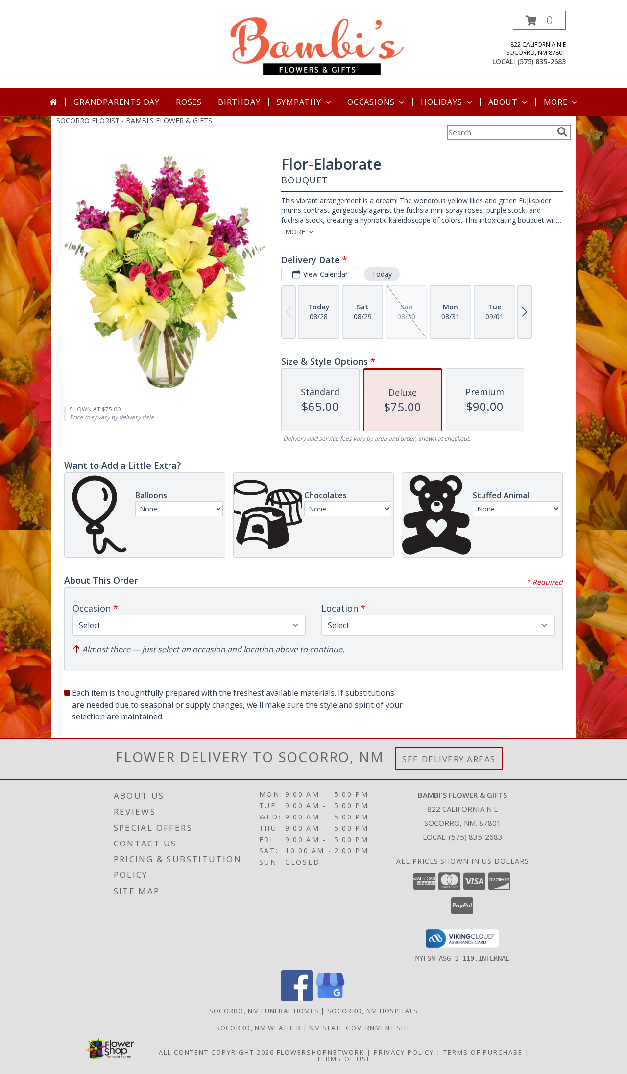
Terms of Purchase (483, 1052)
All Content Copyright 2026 (216, 1052)
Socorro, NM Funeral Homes (264, 1010)
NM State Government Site (360, 1027)
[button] (539, 20)
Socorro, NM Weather (258, 1027)
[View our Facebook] (297, 998)
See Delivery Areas (449, 759)
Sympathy (299, 102)
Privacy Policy (404, 1052)
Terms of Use (344, 1058)
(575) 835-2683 (541, 61)
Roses (189, 102)
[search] (562, 132)
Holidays (441, 102)
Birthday (239, 102)
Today (382, 274)
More (556, 102)
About (503, 102)
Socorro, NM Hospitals (372, 1010)
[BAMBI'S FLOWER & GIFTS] (317, 45)
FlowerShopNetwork (320, 1052)
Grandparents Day (116, 102)
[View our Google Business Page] (330, 998)
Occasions (371, 102)
